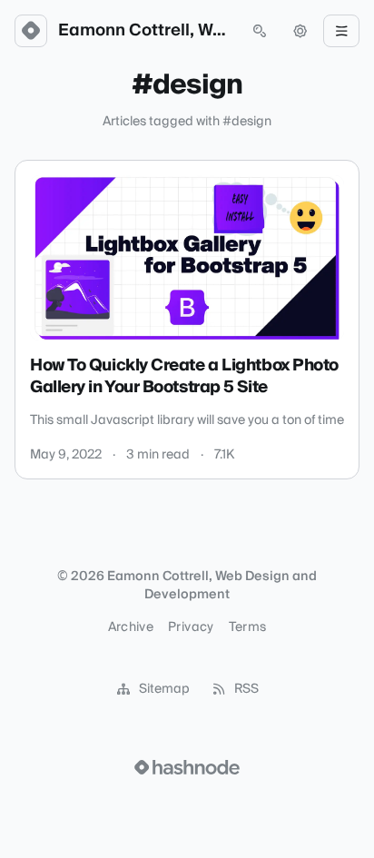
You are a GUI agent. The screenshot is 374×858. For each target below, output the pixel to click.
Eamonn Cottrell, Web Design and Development (145, 31)
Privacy (190, 627)
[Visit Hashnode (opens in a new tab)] (187, 767)
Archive (130, 627)
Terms (248, 627)
